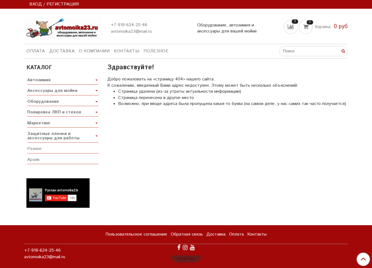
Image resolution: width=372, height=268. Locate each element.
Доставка (62, 51)
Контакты (126, 51)
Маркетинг (38, 123)
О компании (94, 51)
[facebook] (179, 247)
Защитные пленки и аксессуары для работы (53, 136)
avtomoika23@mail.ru (131, 31)
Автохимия (39, 80)
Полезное (156, 51)
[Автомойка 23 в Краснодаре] (63, 27)
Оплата (35, 51)
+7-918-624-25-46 (129, 25)
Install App (186, 258)
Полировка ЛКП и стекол (54, 112)
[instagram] (185, 247)
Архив (33, 159)
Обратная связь (187, 234)
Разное (34, 149)
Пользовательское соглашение (136, 234)
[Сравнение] (291, 26)
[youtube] (192, 247)
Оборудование (43, 101)
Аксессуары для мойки (52, 91)
